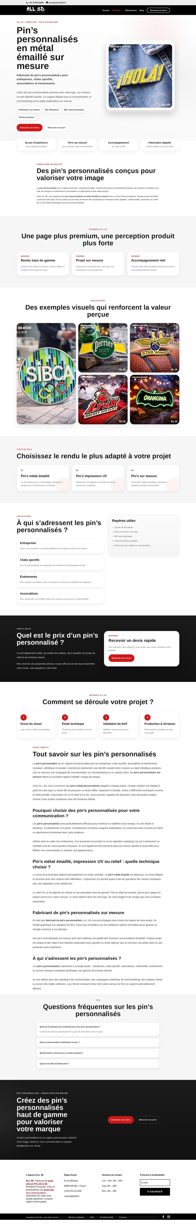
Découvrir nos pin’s (56, 128)
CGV (92, 1217)
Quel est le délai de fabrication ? (54, 1064)
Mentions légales (76, 1217)
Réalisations (131, 10)
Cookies (123, 1217)
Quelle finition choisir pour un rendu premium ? (61, 1053)
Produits (116, 10)
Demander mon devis (29, 128)
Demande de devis (158, 10)
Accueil (106, 10)
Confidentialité (106, 1217)
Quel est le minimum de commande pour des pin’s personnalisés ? (70, 1027)
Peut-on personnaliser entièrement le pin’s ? (60, 1042)
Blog (142, 10)
